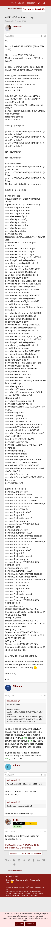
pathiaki (10, 21)
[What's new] (38, 2)
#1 (45, 36)
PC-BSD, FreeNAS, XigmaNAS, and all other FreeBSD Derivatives (23, 846)
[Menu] (7, 3)
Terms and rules (22, 880)
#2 (45, 696)
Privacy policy (35, 880)
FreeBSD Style (12, 876)
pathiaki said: (12, 701)
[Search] (44, 2)
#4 (45, 831)
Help (7, 882)
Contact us (10, 880)
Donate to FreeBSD (34, 9)
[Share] (41, 36)
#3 (45, 775)
